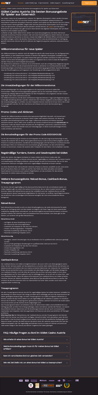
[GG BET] (83, 22)
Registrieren (89, 3)
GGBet (51, 26)
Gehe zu (83, 29)
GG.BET (3, 8)
